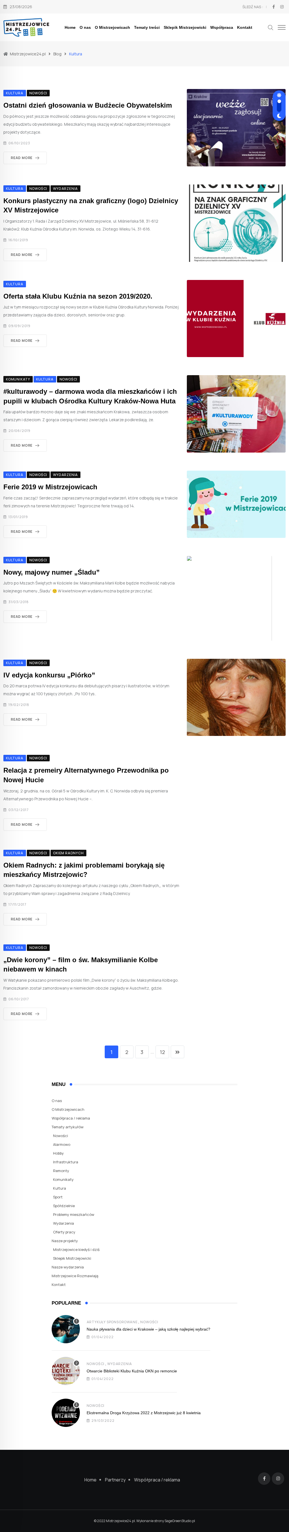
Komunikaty (63, 1179)
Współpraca (221, 27)
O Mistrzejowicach (112, 27)
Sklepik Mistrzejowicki (185, 27)
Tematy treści (147, 27)
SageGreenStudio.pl (180, 1520)
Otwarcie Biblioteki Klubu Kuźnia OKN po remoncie (132, 1371)
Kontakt (244, 27)
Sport (58, 1196)
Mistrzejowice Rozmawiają (75, 1275)
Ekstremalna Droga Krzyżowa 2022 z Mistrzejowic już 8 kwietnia (144, 1413)
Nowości (60, 1135)
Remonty (61, 1170)
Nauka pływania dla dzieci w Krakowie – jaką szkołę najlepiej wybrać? (148, 1329)
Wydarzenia (63, 1223)
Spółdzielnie (64, 1205)
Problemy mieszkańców (73, 1214)
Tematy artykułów (68, 1126)
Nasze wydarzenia (68, 1267)
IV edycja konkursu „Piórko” (49, 675)
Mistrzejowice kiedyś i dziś (76, 1249)
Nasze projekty (65, 1240)
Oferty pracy (64, 1232)
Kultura (59, 1188)
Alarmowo (61, 1144)
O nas (85, 27)
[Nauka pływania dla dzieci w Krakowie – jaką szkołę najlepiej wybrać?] (66, 1329)
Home (70, 27)
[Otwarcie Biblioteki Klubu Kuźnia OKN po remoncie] (66, 1371)
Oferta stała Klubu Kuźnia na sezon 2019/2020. (77, 296)
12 (162, 1052)
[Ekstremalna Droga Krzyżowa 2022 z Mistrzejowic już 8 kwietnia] (66, 1413)
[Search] (270, 27)
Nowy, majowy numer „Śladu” (51, 572)
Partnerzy (115, 1480)
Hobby (58, 1153)
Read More (21, 157)
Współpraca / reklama (71, 1118)
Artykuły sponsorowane (112, 1322)
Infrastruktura (65, 1161)
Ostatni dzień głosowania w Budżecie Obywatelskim (87, 105)
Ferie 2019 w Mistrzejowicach (50, 487)
